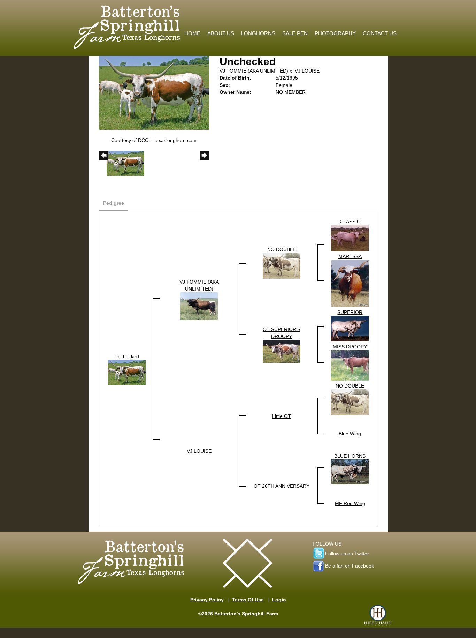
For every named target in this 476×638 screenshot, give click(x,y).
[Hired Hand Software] (377, 615)
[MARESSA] (350, 283)
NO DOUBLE (281, 249)
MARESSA (350, 256)
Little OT (281, 416)
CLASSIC (350, 221)
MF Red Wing (350, 503)
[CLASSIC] (350, 238)
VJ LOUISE (307, 71)
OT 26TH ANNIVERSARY (281, 486)
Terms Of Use (248, 599)
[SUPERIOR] (350, 328)
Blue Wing (350, 433)
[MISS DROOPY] (350, 365)
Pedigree (113, 203)
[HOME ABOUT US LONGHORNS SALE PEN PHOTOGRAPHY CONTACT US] (290, 5)
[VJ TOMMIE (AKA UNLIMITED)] (199, 306)
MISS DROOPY (350, 347)
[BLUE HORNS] (350, 471)
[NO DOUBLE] (281, 265)
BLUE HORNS (350, 456)
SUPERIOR (349, 312)
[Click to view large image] (154, 92)
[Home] (127, 25)
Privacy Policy (207, 599)
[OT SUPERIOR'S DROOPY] (281, 351)
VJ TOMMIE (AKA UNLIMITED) (254, 71)
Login (279, 599)
